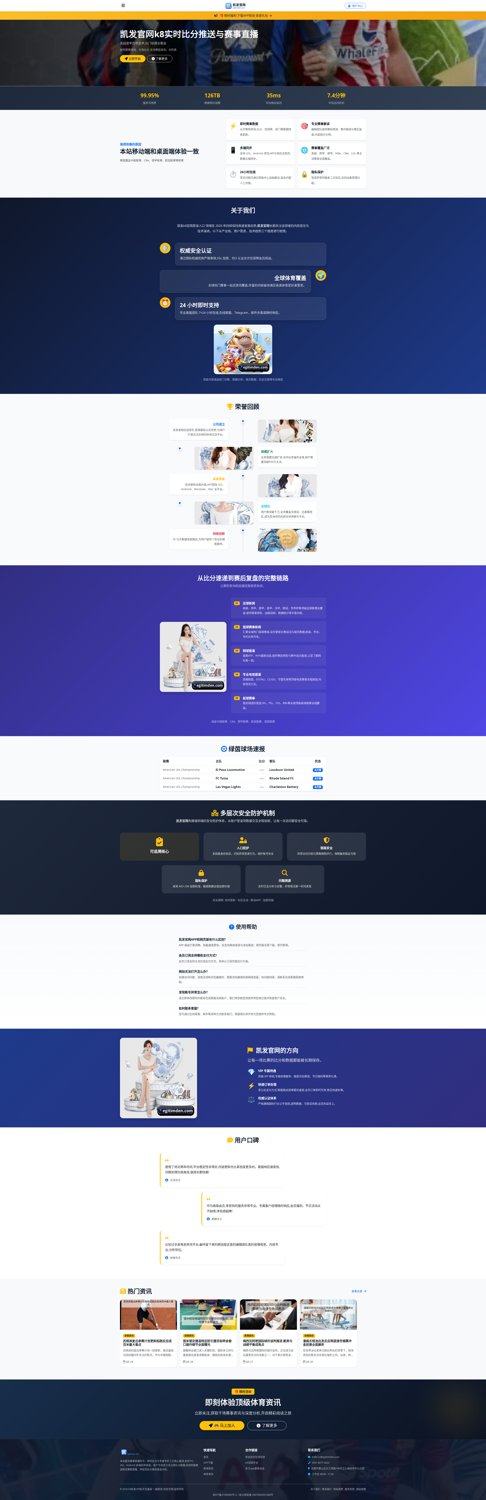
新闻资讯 (208, 1468)
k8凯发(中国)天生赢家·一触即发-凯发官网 (150, 1489)
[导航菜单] (123, 5)
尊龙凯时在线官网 (255, 1457)
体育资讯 (208, 1474)
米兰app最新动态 (254, 1468)
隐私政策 (338, 1489)
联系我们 (327, 1489)
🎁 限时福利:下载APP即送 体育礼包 (244, 15)
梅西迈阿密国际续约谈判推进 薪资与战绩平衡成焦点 (267, 1343)
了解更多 (161, 59)
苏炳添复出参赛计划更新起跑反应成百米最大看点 (147, 1343)
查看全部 (357, 1291)
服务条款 (350, 1489)
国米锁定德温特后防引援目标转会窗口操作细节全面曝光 (207, 1343)
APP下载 (208, 1462)
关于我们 (315, 1489)
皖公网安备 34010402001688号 (256, 1494)
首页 (206, 1457)
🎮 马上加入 (224, 1425)
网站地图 (361, 1489)
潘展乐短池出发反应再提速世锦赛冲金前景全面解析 (327, 1343)
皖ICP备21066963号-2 (225, 1494)
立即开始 (135, 59)
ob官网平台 (251, 1462)
